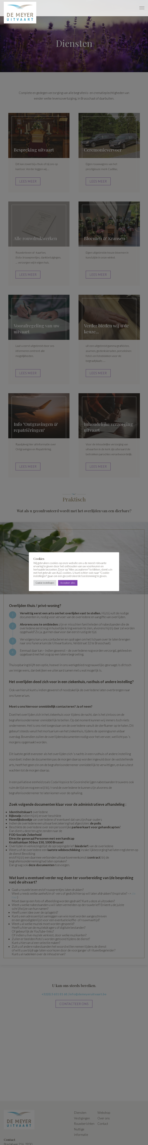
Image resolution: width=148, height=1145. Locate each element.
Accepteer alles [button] (67, 582)
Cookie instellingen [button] (45, 582)
